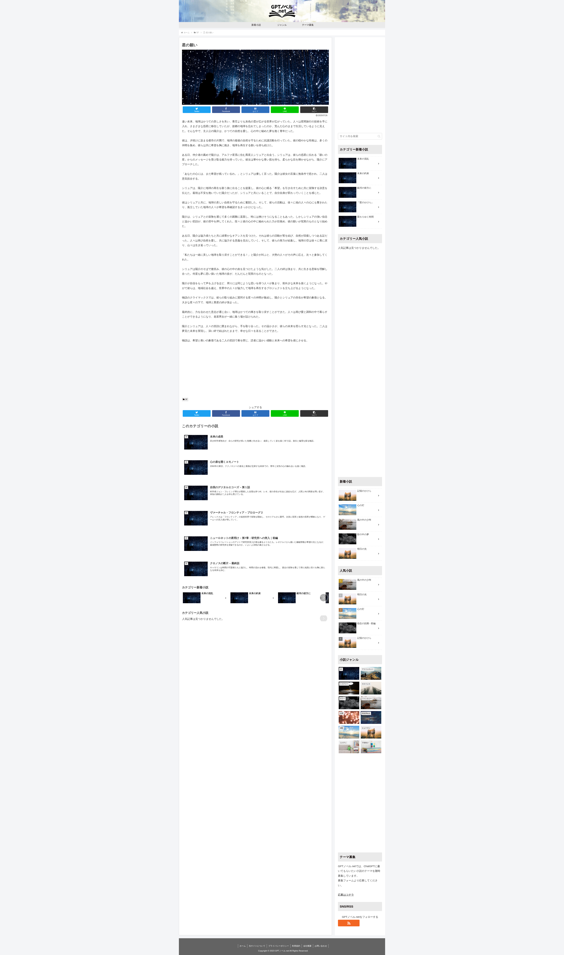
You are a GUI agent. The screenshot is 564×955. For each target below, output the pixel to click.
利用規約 (296, 946)
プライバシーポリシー (278, 946)
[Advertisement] (255, 371)
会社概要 (307, 946)
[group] (205, 598)
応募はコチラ (346, 894)
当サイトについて (257, 946)
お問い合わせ (321, 946)
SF (186, 399)
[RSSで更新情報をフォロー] (349, 923)
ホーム (243, 946)
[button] (314, 109)
